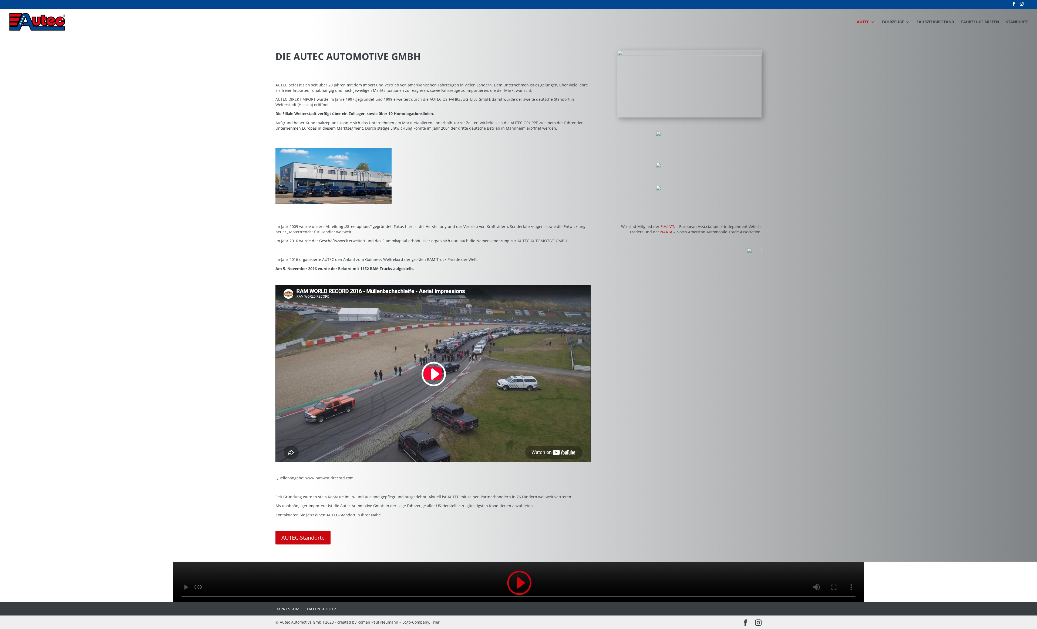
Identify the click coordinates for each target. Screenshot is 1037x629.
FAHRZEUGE (893, 22)
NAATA (666, 231)
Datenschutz (321, 608)
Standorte (1017, 22)
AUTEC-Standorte (303, 537)
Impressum (287, 608)
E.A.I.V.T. (668, 226)
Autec (863, 22)
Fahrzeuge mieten (980, 22)
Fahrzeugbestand (935, 22)
